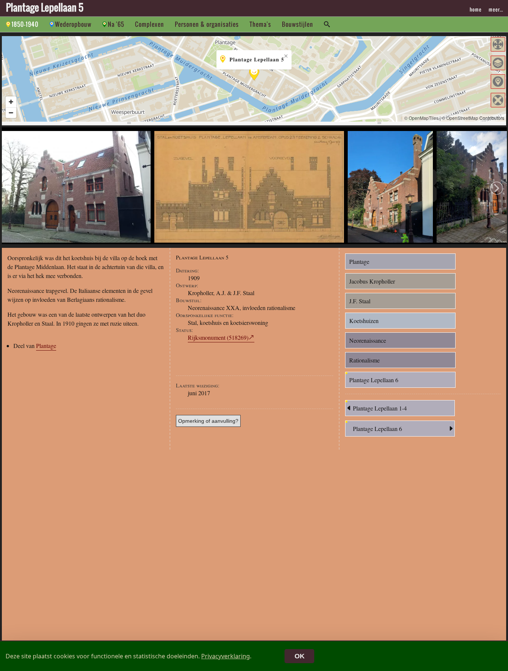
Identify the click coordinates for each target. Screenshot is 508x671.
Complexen (149, 24)
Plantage (46, 345)
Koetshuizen (364, 321)
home (476, 9)
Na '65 (116, 24)
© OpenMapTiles (421, 118)
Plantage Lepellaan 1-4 (380, 408)
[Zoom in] (11, 101)
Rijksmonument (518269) (218, 337)
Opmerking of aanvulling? (208, 421)
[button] (498, 44)
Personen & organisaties (207, 24)
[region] (254, 79)
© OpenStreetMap (460, 118)
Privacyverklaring (225, 656)
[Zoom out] (11, 112)
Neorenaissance (367, 340)
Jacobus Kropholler (372, 281)
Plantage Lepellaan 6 (373, 380)
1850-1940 (25, 24)
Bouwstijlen (297, 24)
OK (300, 656)
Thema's (260, 24)
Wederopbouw (73, 24)
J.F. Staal (359, 301)
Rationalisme (364, 360)
